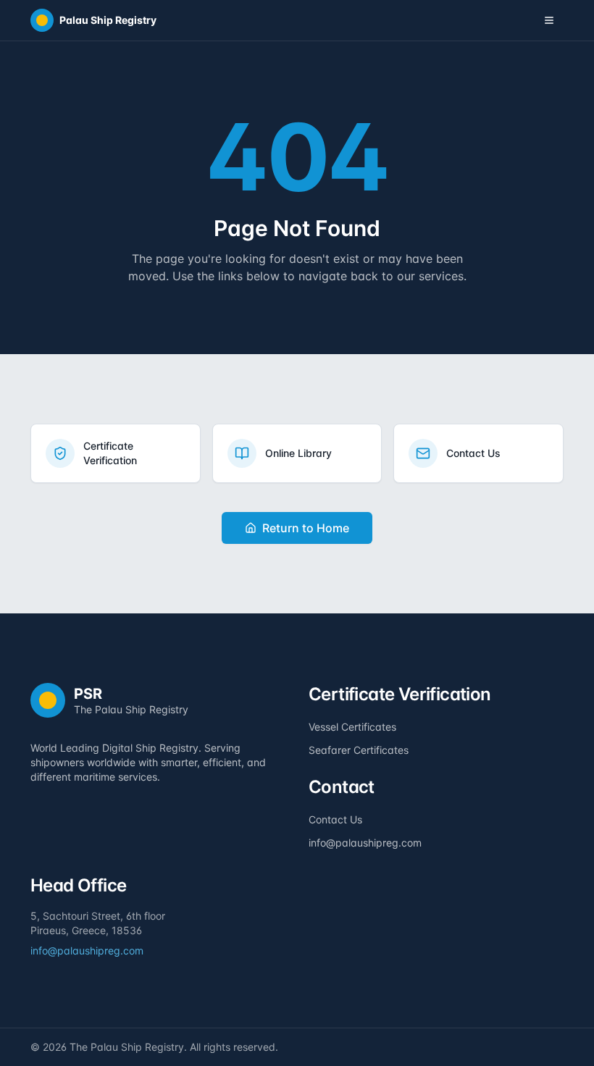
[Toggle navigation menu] (549, 20)
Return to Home (305, 528)
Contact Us (335, 819)
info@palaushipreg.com (365, 842)
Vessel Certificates (352, 727)
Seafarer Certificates (359, 750)
